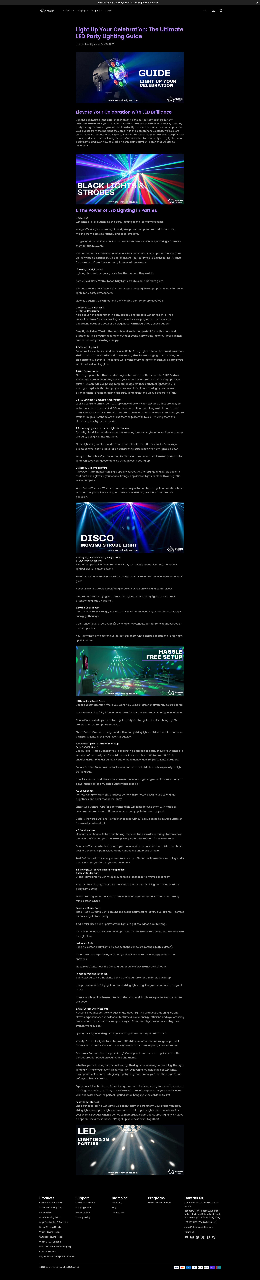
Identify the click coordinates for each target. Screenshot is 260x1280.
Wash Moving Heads (50, 1232)
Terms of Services (85, 1202)
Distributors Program (159, 1202)
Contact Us (118, 1212)
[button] (220, 10)
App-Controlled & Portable (53, 1222)
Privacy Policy (83, 1217)
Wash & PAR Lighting (50, 1241)
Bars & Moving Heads (50, 1217)
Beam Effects (46, 1212)
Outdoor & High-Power (51, 1202)
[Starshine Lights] (48, 10)
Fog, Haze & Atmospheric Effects (56, 1256)
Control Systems (48, 1251)
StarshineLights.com (111, 138)
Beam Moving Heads (50, 1227)
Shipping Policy (83, 1207)
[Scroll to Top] (254, 1263)
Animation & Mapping (50, 1207)
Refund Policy (83, 1212)
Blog (114, 1207)
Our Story (117, 1202)
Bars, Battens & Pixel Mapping (55, 1246)
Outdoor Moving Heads (51, 1236)
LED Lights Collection (115, 1106)
